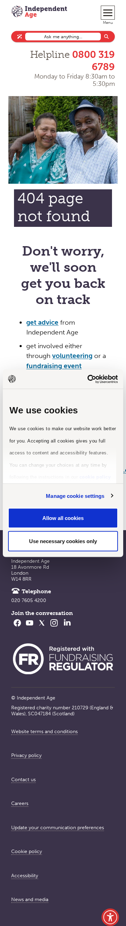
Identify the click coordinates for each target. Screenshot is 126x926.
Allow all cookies (63, 518)
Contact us (23, 780)
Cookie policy (26, 851)
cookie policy (95, 477)
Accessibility (24, 876)
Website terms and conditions (44, 732)
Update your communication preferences (57, 828)
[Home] (39, 13)
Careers (19, 803)
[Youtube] (29, 627)
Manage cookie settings (75, 496)
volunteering (72, 356)
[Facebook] (17, 627)
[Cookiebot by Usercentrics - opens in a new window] (89, 379)
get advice (42, 322)
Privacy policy (26, 755)
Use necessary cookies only (63, 541)
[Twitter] (42, 627)
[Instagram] (54, 627)
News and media (29, 900)
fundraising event (54, 366)
